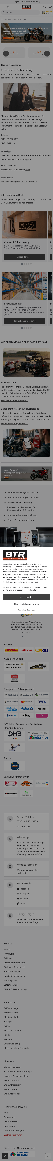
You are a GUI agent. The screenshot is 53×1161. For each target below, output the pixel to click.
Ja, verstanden (26, 597)
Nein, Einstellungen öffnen (26, 604)
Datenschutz (22, 610)
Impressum (31, 610)
